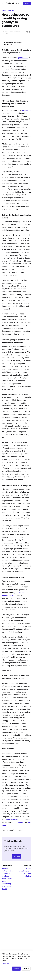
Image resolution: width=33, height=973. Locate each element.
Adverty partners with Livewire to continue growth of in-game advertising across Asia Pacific (7, 878)
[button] (3, 3)
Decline (26, 968)
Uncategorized (8, 10)
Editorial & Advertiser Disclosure (13, 44)
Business (27, 3)
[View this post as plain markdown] (27, 32)
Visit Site (16, 856)
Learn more (6, 964)
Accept (16, 968)
